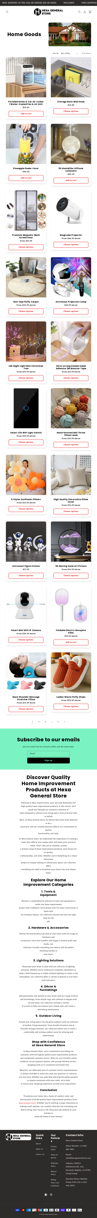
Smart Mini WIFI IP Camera (26, 630)
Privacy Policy (54, 1148)
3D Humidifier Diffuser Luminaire (71, 169)
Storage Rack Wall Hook (70, 102)
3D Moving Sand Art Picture (70, 566)
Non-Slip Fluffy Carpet (26, 302)
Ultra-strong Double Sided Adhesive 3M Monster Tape (71, 367)
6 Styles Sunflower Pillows (26, 499)
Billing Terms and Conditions (55, 1182)
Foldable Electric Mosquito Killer (71, 631)
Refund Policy (54, 1173)
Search (38, 1143)
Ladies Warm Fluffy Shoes (71, 697)
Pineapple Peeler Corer (26, 168)
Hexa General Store (27, 1103)
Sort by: (56, 53)
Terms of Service (54, 1156)
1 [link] (32, 721)
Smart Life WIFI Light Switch (26, 433)
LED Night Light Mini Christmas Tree (26, 367)
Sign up (48, 760)
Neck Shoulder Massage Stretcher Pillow (26, 698)
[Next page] (64, 721)
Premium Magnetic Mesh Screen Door (26, 236)
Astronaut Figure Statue (26, 566)
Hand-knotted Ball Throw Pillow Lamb (71, 434)
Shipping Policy (54, 1165)
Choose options (71, 111)
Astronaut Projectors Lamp (71, 302)
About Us (39, 1149)
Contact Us (40, 1154)
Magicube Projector (71, 235)
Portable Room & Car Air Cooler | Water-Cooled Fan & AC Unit (26, 103)
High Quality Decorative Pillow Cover (71, 500)
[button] (7, 11)
